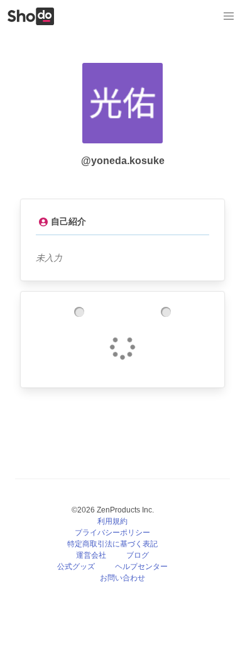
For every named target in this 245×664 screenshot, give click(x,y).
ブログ (137, 555)
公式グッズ (76, 566)
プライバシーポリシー (112, 532)
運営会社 (91, 555)
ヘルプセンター (141, 566)
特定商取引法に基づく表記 (112, 544)
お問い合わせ (122, 577)
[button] (228, 16)
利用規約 (112, 521)
